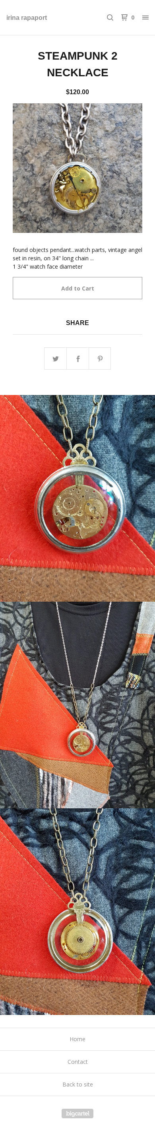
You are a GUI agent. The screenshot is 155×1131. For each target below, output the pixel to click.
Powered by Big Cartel (77, 1113)
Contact (78, 1061)
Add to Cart (77, 288)
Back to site (77, 1084)
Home (77, 1039)
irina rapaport (26, 17)
